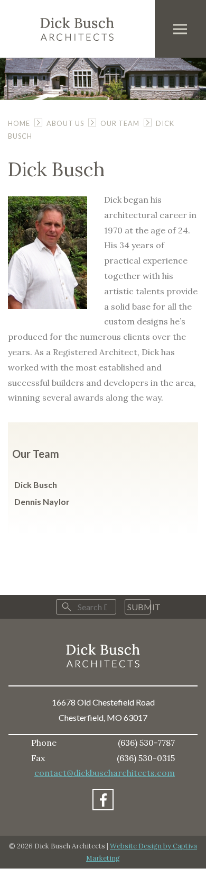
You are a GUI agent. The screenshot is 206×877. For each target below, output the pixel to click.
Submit (139, 607)
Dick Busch (35, 485)
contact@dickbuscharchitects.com (104, 772)
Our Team (119, 123)
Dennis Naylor (42, 501)
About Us (65, 123)
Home (19, 123)
